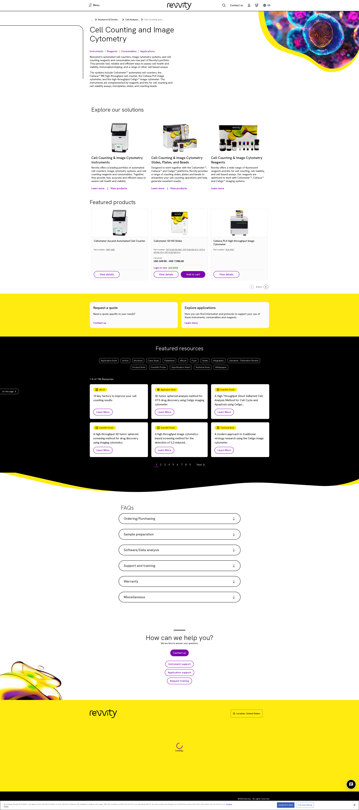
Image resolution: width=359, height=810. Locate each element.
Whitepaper (221, 367)
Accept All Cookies (286, 805)
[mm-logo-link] (179, 5)
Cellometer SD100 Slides (168, 240)
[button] (249, 5)
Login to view (160, 267)
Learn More (103, 412)
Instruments (96, 51)
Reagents (112, 51)
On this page (8, 391)
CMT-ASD (110, 249)
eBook (183, 360)
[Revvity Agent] (351, 784)
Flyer (194, 360)
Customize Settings (305, 805)
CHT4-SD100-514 (172, 252)
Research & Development (111, 19)
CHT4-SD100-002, (174, 249)
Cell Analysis (131, 19)
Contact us (236, 5)
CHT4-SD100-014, (191, 249)
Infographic (218, 360)
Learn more (191, 322)
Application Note (109, 360)
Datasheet (169, 360)
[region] (179, 805)
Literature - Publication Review (243, 360)
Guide (205, 360)
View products (118, 188)
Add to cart (193, 274)
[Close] (354, 805)
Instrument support (179, 664)
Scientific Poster (158, 367)
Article (125, 360)
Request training (179, 680)
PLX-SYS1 (230, 249)
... (91, 20)
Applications (147, 51)
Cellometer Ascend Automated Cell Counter (119, 240)
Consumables (129, 51)
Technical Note (202, 367)
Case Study (153, 360)
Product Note (138, 367)
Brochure (138, 360)
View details (107, 274)
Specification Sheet (181, 367)
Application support (179, 672)
